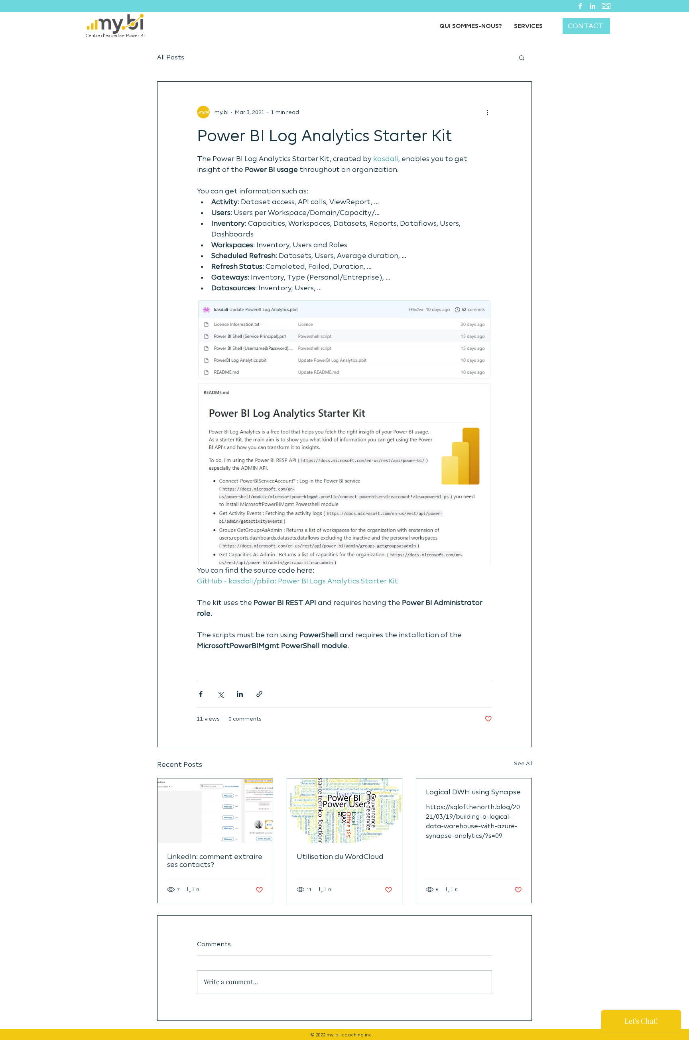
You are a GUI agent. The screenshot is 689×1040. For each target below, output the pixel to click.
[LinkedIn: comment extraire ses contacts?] (215, 810)
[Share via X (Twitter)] (220, 694)
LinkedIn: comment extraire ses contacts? (214, 861)
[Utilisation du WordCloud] (344, 810)
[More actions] (487, 112)
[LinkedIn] (592, 6)
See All (523, 763)
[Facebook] (580, 6)
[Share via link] (259, 694)
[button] (522, 57)
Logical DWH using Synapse (473, 792)
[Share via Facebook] (201, 694)
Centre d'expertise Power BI (115, 35)
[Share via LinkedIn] (240, 694)
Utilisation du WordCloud (340, 857)
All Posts (170, 57)
